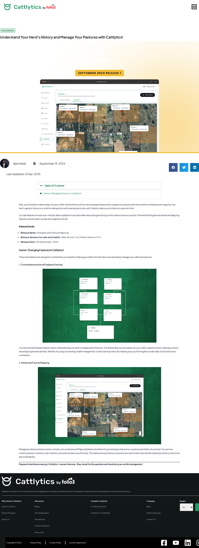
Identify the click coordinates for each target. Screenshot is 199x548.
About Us (5, 519)
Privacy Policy (35, 543)
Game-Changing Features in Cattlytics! (62, 193)
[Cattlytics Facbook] (163, 543)
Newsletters (40, 519)
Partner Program (8, 513)
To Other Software (98, 506)
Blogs (37, 506)
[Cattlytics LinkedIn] (187, 543)
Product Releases (42, 526)
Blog (148, 506)
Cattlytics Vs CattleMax (100, 513)
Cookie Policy (55, 543)
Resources (39, 532)
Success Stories (8, 506)
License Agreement (77, 543)
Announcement (8, 30)
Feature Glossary (154, 513)
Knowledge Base (42, 513)
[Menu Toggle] (194, 6)
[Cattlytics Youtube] (175, 543)
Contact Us (151, 519)
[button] (173, 167)
